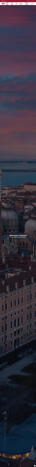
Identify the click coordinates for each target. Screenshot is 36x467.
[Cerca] (29, 1)
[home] (3, 3)
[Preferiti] (32, 1)
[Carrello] (34, 1)
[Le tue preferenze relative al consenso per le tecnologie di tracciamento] (34, 465)
